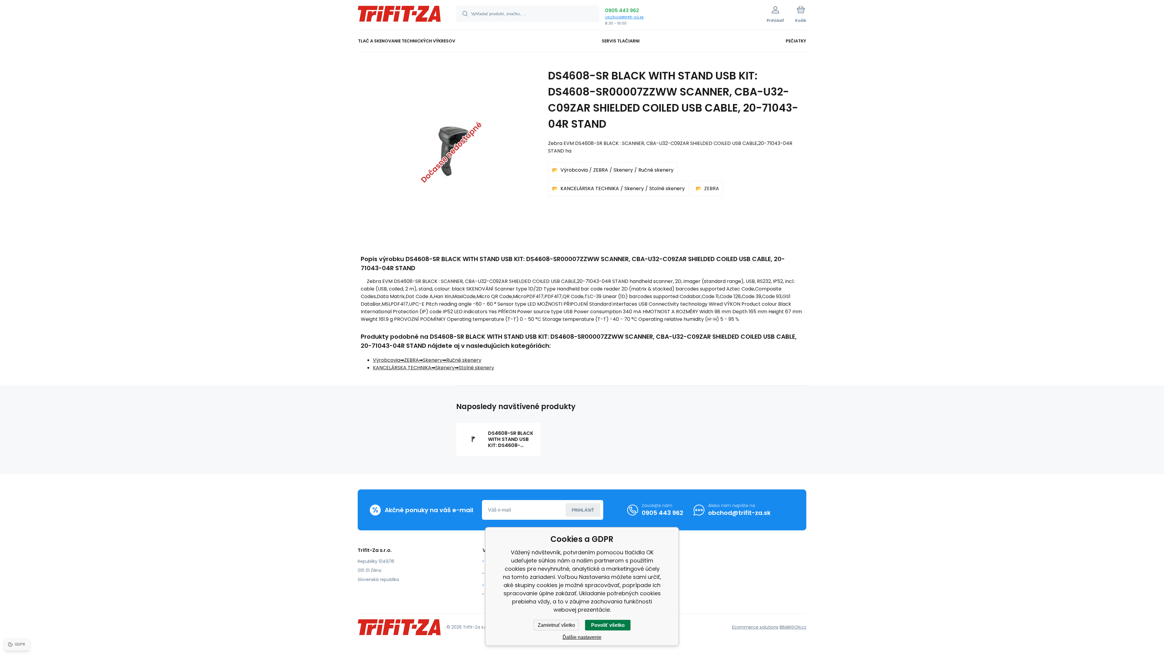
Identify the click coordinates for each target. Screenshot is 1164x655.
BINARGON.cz (793, 627)
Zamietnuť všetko (556, 625)
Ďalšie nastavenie (582, 637)
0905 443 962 (622, 10)
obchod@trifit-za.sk (624, 17)
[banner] (399, 15)
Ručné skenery (656, 169)
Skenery (623, 169)
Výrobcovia (574, 169)
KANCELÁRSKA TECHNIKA (589, 188)
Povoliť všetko (608, 625)
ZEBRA (600, 169)
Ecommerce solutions (755, 627)
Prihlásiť (583, 510)
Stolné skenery (667, 188)
